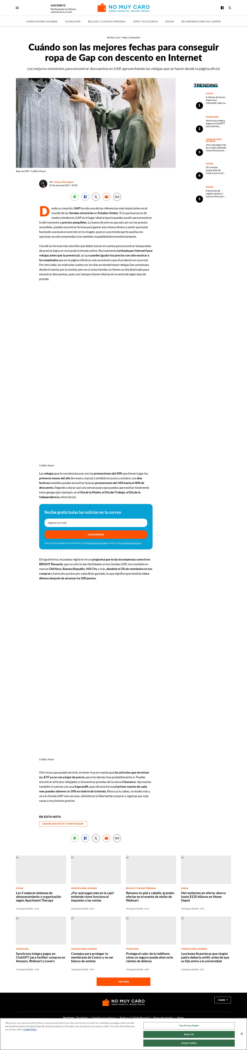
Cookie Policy (30, 1029)
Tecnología (73, 21)
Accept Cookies (189, 1043)
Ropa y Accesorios (145, 21)
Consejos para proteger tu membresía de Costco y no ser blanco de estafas (92, 957)
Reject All (189, 1034)
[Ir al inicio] (123, 1002)
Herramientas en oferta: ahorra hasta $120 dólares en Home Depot (203, 896)
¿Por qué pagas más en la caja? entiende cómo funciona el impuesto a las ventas (216, 150)
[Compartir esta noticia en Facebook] (85, 197)
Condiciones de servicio (131, 543)
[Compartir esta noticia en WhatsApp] (75, 197)
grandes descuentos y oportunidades (63, 824)
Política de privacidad (97, 543)
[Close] (241, 1034)
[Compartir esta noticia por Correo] (106, 197)
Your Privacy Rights (189, 1025)
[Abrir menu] (17, 8)
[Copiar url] (117, 197)
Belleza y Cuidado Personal (107, 21)
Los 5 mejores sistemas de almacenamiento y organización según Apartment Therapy (38, 896)
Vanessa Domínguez (64, 182)
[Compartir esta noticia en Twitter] (96, 197)
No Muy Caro (113, 37)
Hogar (169, 21)
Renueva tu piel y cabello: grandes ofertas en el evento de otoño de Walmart (150, 896)
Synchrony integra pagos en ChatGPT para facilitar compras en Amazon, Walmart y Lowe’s (217, 126)
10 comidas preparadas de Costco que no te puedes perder (214, 171)
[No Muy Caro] (124, 7)
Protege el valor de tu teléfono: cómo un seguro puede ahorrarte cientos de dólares (149, 957)
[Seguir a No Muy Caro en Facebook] (222, 8)
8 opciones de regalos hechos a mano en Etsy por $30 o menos (215, 195)
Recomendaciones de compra (201, 21)
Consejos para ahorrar (41, 21)
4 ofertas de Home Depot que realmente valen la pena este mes (215, 101)
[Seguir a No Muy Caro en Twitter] (230, 8)
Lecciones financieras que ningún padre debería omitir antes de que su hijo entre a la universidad (205, 957)
